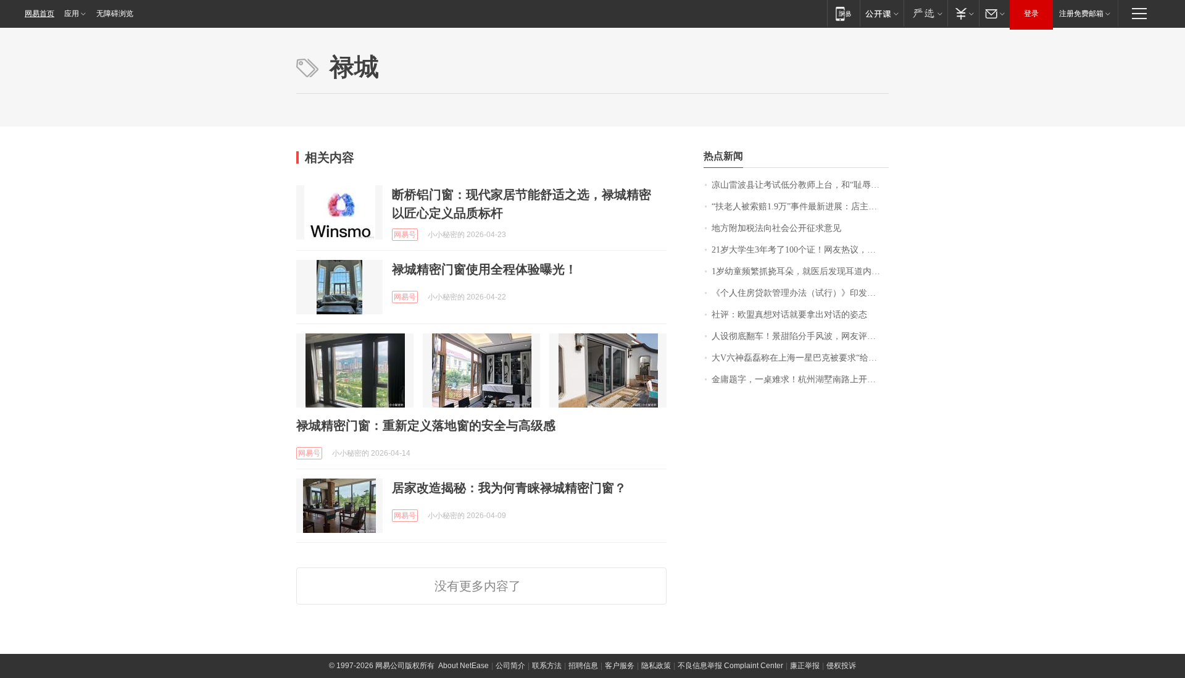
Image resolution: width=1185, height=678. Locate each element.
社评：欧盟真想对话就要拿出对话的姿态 (789, 314)
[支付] (963, 13)
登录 (1031, 13)
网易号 (405, 234)
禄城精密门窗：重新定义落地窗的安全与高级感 (425, 425)
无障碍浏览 (114, 13)
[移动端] (843, 13)
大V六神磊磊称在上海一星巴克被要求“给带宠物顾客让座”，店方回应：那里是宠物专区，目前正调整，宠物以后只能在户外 (800, 357)
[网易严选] (925, 13)
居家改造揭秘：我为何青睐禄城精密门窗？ (509, 488)
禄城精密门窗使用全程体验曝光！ (484, 269)
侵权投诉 (841, 665)
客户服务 (619, 665)
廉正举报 (805, 665)
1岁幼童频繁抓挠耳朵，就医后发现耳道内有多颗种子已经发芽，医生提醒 (800, 271)
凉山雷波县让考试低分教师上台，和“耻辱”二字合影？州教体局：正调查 (800, 185)
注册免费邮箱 (1081, 13)
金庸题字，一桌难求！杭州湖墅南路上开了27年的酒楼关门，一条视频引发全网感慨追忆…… (800, 379)
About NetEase (463, 665)
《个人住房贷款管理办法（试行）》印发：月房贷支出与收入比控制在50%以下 (800, 293)
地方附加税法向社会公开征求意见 (776, 228)
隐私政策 (656, 665)
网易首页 (39, 13)
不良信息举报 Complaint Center (730, 665)
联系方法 (547, 665)
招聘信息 (583, 665)
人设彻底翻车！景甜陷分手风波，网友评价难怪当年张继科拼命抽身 (800, 336)
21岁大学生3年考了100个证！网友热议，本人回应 (800, 249)
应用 (71, 13)
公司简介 (510, 665)
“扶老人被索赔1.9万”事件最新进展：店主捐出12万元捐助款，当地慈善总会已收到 (800, 206)
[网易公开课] (882, 13)
